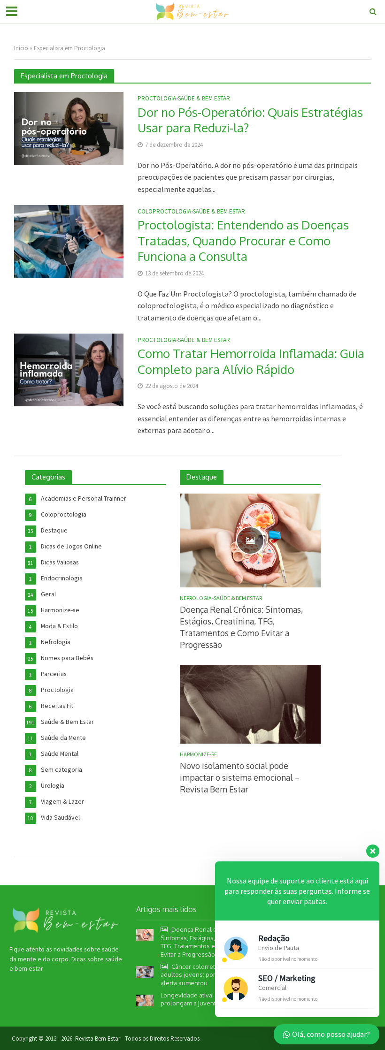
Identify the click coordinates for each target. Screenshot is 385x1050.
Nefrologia (196, 598)
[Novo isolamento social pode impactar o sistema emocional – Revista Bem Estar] (250, 704)
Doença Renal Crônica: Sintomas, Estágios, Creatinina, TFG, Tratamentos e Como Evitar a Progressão (241, 627)
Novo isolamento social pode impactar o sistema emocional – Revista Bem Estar (240, 777)
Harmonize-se (198, 754)
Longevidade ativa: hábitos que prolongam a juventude (204, 999)
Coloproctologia (164, 211)
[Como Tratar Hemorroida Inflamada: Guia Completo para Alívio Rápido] (68, 368)
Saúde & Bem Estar (204, 98)
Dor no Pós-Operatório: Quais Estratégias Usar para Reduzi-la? (250, 120)
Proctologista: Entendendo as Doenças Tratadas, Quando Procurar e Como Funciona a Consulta (243, 240)
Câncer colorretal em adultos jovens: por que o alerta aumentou (197, 975)
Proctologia (157, 98)
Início (21, 48)
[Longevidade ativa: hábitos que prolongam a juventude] (145, 999)
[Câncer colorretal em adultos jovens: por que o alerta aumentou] (145, 971)
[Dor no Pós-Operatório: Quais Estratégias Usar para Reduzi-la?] (68, 127)
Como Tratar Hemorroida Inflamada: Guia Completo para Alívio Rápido (251, 361)
